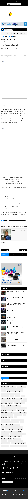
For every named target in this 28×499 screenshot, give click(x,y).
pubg (11, 415)
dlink (17, 445)
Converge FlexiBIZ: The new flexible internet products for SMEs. (15, 328)
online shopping (19, 403)
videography (15, 443)
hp (11, 434)
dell (9, 441)
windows (4, 417)
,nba (22, 55)
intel (13, 398)
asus (22, 396)
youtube (12, 431)
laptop (20, 391)
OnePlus (11, 429)
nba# (12, 220)
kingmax (13, 419)
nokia (3, 405)
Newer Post (5, 250)
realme (17, 396)
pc (24, 386)
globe (9, 391)
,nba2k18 (6, 56)
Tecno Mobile (5, 419)
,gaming (19, 55)
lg (7, 400)
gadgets (10, 482)
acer (12, 396)
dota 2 (12, 400)
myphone (20, 426)
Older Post (23, 250)
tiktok (3, 400)
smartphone (5, 386)
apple (14, 410)
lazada (20, 389)
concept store (5, 410)
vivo (11, 393)
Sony (2, 422)
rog (2, 429)
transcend (15, 408)
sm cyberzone (5, 443)
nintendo (23, 445)
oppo (14, 391)
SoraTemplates (10, 490)
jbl (6, 424)
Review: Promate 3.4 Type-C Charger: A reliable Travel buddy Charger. (16, 322)
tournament (5, 396)
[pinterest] (17, 1)
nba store (15, 36)
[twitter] (11, 1)
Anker (20, 441)
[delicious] (14, 497)
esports (13, 389)
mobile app (4, 393)
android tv (16, 438)
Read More (5, 465)
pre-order (4, 415)
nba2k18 (20, 36)
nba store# (17, 220)
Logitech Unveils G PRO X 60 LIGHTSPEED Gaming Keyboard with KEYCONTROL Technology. (16, 316)
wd (6, 429)
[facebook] (8, 1)
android (13, 386)
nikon (12, 445)
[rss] (19, 1)
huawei (3, 391)
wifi (16, 405)
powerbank (4, 412)
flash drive (18, 415)
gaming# (7, 220)
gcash (18, 400)
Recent (5, 378)
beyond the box (6, 426)
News (4, 482)
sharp (15, 434)
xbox (2, 436)
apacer (19, 431)
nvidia (3, 398)
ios (2, 389)
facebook (5, 254)
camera (23, 400)
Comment (23, 378)
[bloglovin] (14, 495)
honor (11, 403)
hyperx (11, 417)
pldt (24, 398)
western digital (14, 424)
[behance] (22, 495)
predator (23, 408)
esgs (14, 426)
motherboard (17, 436)
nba (11, 36)
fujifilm (23, 443)
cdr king (4, 441)
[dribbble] (17, 495)
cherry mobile (14, 422)
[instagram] (14, 1)
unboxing (22, 434)
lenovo (19, 398)
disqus (22, 254)
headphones (5, 445)
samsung (16, 393)
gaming (7, 36)
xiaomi (9, 398)
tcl (16, 417)
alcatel (9, 438)
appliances (9, 405)
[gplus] (13, 467)
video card (4, 431)
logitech (4, 403)
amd (21, 422)
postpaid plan (5, 408)
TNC (7, 422)
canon (3, 434)
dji (8, 434)
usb (24, 415)
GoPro (15, 441)
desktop (8, 436)
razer (3, 438)
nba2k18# (23, 220)
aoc (2, 424)
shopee (7, 389)
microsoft (21, 410)
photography (22, 412)
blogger (14, 254)
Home (2, 36)
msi (11, 412)
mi (19, 405)
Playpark (20, 419)
